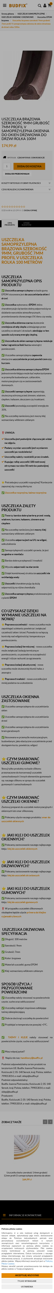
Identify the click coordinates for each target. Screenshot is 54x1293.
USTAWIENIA (27, 1287)
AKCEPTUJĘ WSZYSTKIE (27, 1275)
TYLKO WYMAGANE (27, 1281)
